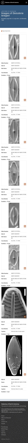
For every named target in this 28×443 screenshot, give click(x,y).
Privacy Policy (5, 439)
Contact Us (4, 421)
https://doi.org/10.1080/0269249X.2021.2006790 (11, 412)
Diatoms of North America (12, 2)
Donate (3, 423)
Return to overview (9, 11)
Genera (3, 431)
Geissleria (18, 13)
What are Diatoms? (6, 417)
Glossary (3, 434)
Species (3, 432)
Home (2, 415)
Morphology (4, 429)
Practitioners (4, 427)
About (2, 419)
